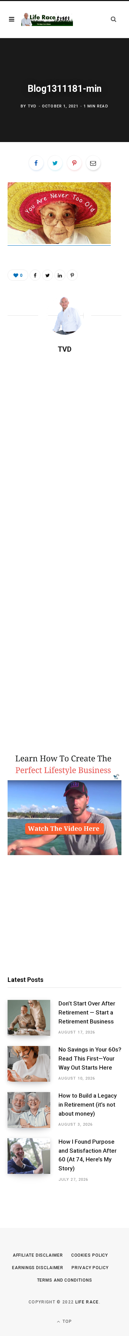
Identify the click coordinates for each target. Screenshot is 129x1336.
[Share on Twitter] (55, 163)
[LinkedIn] (59, 275)
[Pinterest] (74, 163)
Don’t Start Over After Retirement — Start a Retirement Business (86, 1012)
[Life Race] (47, 19)
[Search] (113, 19)
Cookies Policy (89, 1255)
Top (66, 1321)
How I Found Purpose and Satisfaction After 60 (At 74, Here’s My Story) (87, 1155)
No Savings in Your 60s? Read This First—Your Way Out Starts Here (89, 1058)
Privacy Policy (90, 1267)
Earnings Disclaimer (37, 1267)
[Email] (93, 163)
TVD (32, 106)
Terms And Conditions (64, 1280)
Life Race (87, 1302)
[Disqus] (64, 448)
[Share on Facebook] (36, 163)
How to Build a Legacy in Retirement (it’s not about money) (87, 1104)
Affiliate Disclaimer (38, 1255)
